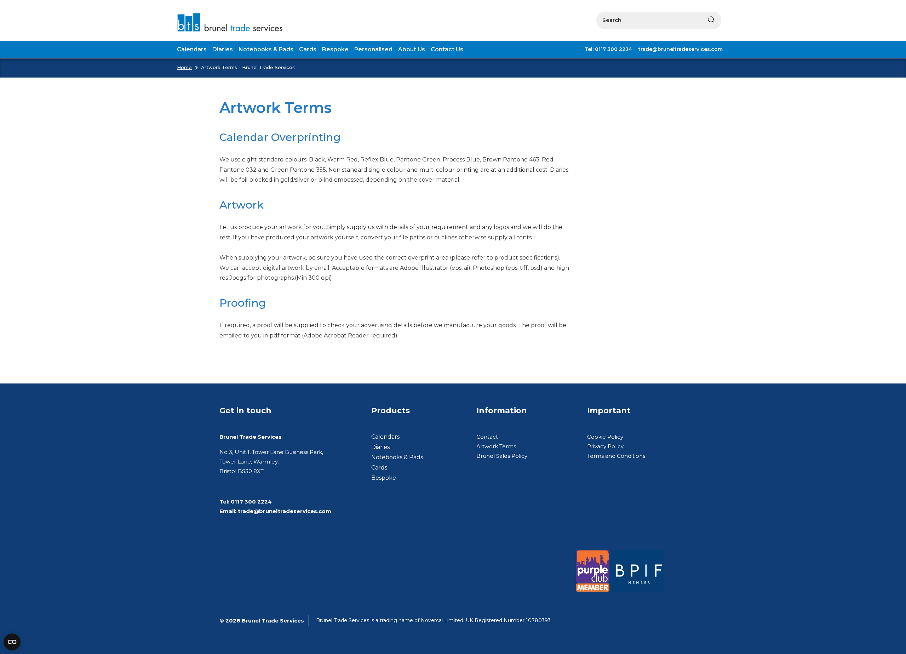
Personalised (373, 49)
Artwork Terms (496, 446)
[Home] (233, 22)
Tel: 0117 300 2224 (608, 49)
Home (184, 67)
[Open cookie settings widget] (12, 641)
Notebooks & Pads (397, 457)
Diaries (380, 447)
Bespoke (383, 477)
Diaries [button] (222, 49)
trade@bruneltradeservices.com (680, 49)
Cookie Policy (605, 436)
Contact (487, 436)
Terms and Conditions (616, 456)
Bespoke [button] (335, 49)
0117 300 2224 (251, 501)
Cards (379, 467)
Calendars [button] (192, 49)
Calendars (385, 436)
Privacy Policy (605, 446)
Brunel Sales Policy (501, 456)
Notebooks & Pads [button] (266, 49)
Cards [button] (307, 49)
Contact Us (447, 49)
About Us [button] (411, 49)
